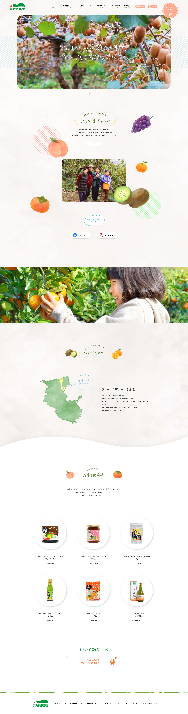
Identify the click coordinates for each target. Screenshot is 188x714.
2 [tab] (94, 94)
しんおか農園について (68, 6)
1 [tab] (90, 94)
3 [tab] (99, 94)
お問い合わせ (115, 6)
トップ (52, 6)
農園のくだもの (86, 6)
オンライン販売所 (170, 8)
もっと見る (93, 144)
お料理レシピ (101, 6)
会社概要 (126, 6)
